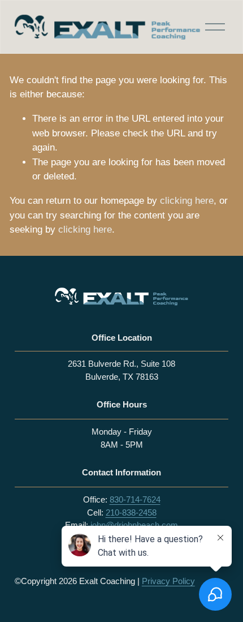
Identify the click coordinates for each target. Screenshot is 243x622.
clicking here (187, 200)
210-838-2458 (131, 512)
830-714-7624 (135, 499)
